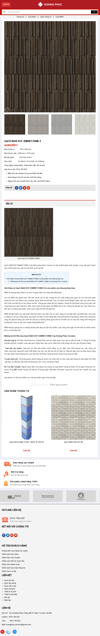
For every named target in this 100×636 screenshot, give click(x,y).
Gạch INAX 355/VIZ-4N (73, 442)
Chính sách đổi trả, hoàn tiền (13, 561)
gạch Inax (46, 378)
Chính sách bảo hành (10, 554)
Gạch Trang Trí (45, 17)
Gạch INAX (59, 17)
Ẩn (40, 274)
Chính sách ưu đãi (9, 571)
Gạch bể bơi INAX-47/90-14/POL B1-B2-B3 (26, 442)
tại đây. (53, 378)
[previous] (9, 67)
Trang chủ (20, 17)
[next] (91, 67)
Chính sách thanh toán (11, 564)
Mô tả (9, 203)
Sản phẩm (32, 17)
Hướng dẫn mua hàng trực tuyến (15, 551)
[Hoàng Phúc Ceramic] (50, 4)
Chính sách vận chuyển (11, 558)
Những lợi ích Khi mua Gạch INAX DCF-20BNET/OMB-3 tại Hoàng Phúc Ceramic (37, 281)
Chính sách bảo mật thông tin (13, 568)
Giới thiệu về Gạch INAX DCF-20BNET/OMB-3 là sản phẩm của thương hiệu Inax (34, 279)
